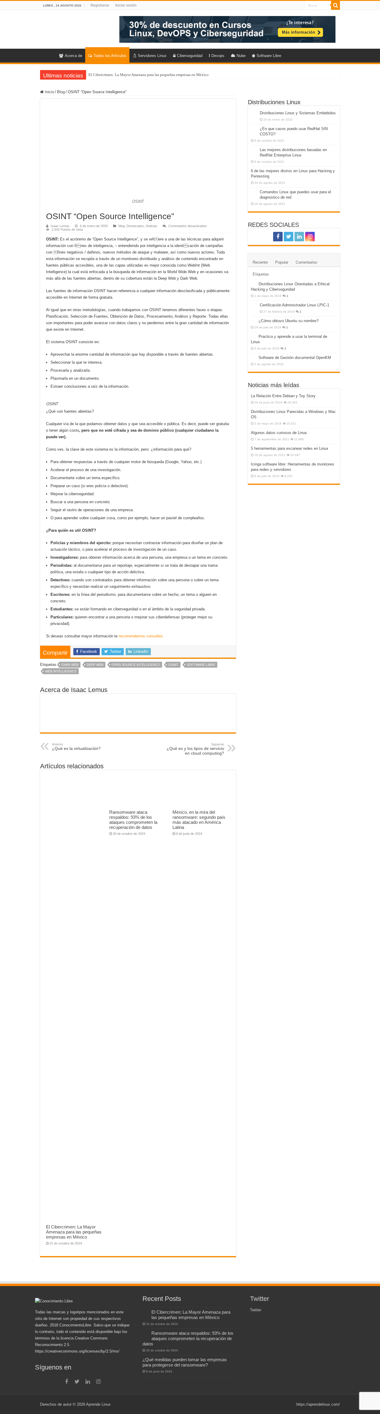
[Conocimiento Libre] (227, 29)
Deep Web (95, 664)
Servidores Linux (152, 55)
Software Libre (268, 55)
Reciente (260, 262)
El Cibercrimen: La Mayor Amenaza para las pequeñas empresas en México (148, 74)
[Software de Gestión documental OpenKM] (253, 357)
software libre (201, 664)
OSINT (173, 664)
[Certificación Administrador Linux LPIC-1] (254, 305)
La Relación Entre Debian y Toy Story (283, 396)
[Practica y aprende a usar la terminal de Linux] (253, 336)
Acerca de (73, 55)
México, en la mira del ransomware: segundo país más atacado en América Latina (198, 820)
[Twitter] (288, 236)
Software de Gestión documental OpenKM (295, 357)
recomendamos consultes (141, 636)
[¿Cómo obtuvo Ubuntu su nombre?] (253, 320)
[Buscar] (335, 5)
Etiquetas (261, 274)
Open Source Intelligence (136, 664)
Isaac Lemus (60, 226)
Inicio (49, 92)
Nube (241, 55)
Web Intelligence (61, 671)
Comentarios (306, 262)
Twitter (259, 1298)
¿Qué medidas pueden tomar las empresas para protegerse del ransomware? (184, 1362)
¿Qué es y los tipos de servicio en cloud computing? (195, 749)
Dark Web (69, 664)
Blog (61, 92)
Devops (217, 55)
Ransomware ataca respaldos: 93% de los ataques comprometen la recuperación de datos (133, 820)
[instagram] (310, 236)
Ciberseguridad (189, 55)
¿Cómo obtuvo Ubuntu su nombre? (289, 321)
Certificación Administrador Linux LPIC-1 (294, 305)
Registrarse (100, 5)
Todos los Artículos (110, 55)
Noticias (151, 226)
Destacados (135, 226)
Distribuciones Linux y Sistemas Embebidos (298, 113)
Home (48, 55)
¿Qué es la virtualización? (76, 746)
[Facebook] (278, 236)
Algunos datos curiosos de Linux (279, 432)
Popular (281, 262)
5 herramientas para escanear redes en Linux (289, 448)
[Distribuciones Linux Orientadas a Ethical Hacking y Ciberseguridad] (253, 283)
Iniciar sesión (126, 5)
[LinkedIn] (299, 236)
